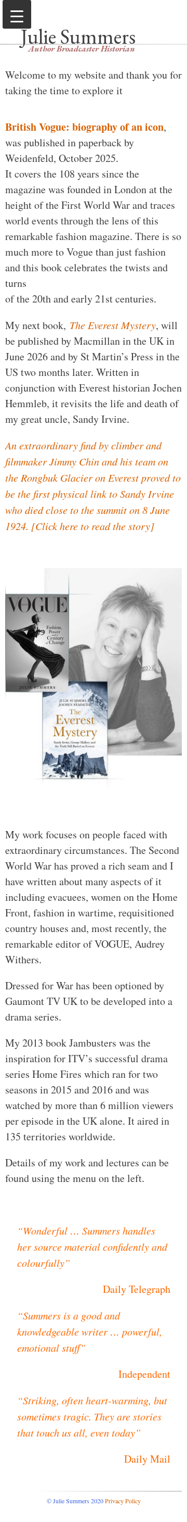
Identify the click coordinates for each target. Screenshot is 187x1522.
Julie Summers (78, 36)
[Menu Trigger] (17, 14)
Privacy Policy (123, 1500)
